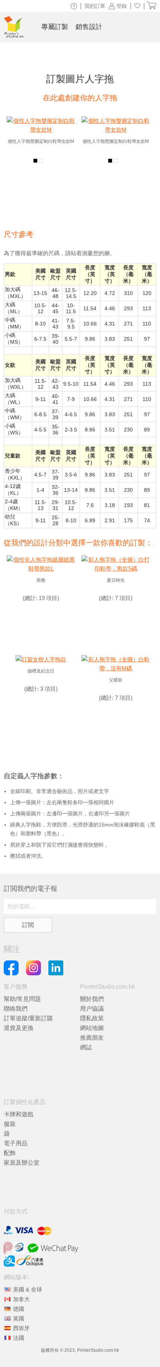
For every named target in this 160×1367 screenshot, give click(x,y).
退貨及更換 (18, 1028)
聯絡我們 (16, 1008)
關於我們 (92, 999)
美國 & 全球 (27, 1289)
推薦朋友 (92, 1037)
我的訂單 (94, 6)
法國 (18, 1338)
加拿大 (21, 1299)
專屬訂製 (54, 27)
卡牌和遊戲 (18, 1114)
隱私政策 (92, 1018)
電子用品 (16, 1143)
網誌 (86, 1047)
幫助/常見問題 (22, 999)
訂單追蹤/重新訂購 (28, 1018)
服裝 (10, 1124)
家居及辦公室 (21, 1162)
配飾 (10, 1153)
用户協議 (92, 1008)
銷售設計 (89, 27)
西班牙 (21, 1328)
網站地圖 (92, 1028)
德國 (18, 1309)
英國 (18, 1318)
